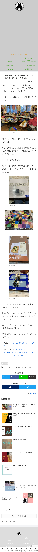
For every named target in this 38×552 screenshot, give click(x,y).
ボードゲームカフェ (17, 367)
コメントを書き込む (19, 516)
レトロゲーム (10, 543)
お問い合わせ (10, 546)
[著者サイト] (10, 387)
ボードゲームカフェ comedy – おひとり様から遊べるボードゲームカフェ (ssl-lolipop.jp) (19, 352)
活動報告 (5, 363)
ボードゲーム (6, 367)
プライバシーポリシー (27, 543)
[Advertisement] (19, 33)
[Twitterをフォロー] (27, 387)
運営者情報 (28, 546)
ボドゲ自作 (28, 367)
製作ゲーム (28, 538)
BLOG (28, 540)
